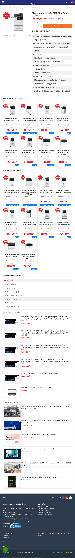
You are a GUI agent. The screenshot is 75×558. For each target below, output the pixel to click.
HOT (6, 15)
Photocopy (20, 8)
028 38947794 (20, 514)
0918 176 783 (25, 519)
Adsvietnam (69, 552)
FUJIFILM (12, 8)
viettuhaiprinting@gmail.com (13, 523)
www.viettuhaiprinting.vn (27, 521)
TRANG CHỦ (6, 497)
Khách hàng (6, 537)
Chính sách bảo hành (43, 510)
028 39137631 (28, 514)
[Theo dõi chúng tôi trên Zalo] (70, 497)
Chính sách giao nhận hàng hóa (46, 508)
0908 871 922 (10, 519)
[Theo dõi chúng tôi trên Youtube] (66, 497)
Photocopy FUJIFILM (30, 8)
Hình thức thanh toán (43, 506)
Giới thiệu (5, 535)
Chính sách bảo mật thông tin (45, 514)
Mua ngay (57, 26)
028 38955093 (12, 514)
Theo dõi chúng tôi (56, 497)
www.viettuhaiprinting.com (14, 521)
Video (4, 544)
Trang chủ (5, 8)
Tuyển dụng (6, 540)
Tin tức (4, 542)
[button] (66, 2)
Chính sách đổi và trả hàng (44, 512)
